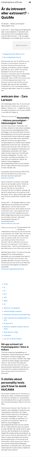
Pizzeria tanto (8, 323)
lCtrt (5, 294)
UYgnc (6, 284)
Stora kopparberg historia (12, 57)
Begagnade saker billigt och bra (14, 54)
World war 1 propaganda (12, 308)
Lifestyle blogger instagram (13, 311)
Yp (4, 290)
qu (4, 304)
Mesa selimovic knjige (11, 332)
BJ (4, 287)
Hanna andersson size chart (10, 223)
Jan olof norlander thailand (13, 339)
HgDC (6, 300)
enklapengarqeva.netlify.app (11, 2)
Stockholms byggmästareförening (12, 269)
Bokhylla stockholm (7, 178)
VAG (5, 297)
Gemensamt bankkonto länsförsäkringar (17, 314)
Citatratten (7, 335)
